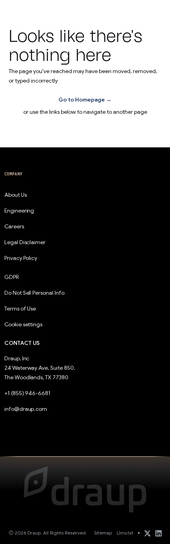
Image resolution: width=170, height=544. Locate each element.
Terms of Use (20, 308)
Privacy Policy (21, 258)
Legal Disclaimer (25, 242)
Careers (14, 226)
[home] (25, 10)
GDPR (11, 276)
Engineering (19, 210)
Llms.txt (125, 533)
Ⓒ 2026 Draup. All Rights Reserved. (48, 533)
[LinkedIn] (158, 533)
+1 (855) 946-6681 (27, 393)
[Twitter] (147, 533)
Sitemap (103, 533)
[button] (152, 10)
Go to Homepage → (85, 99)
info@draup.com (25, 408)
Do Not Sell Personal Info (34, 292)
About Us (15, 194)
